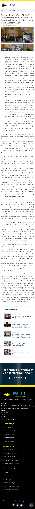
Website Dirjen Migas (10, 453)
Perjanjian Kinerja (9, 437)
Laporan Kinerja (9, 434)
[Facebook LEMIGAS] (13, 505)
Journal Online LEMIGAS (11, 463)
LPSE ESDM (7, 479)
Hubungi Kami (17, 378)
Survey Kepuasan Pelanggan (12, 486)
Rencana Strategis (10, 430)
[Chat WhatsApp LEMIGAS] (31, 505)
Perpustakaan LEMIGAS (11, 460)
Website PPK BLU (9, 456)
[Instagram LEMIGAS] (17, 505)
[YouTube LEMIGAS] (21, 505)
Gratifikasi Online (9, 476)
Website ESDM (8, 449)
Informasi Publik (9, 427)
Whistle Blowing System (11, 482)
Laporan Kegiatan (9, 441)
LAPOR (6, 472)
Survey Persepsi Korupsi (11, 489)
